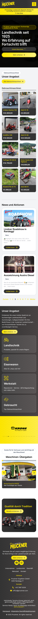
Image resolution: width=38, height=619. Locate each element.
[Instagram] (21, 563)
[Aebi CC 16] (28, 100)
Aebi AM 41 (24, 187)
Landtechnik (20, 568)
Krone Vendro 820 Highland (27, 161)
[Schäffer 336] (10, 125)
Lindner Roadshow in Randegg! (15, 230)
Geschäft (30, 568)
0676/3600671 (19, 607)
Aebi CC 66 (24, 135)
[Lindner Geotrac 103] (10, 100)
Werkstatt (15, 571)
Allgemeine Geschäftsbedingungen (23, 611)
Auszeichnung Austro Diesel (19, 275)
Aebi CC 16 (24, 110)
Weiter (32, 299)
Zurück (5, 299)
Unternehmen (9, 568)
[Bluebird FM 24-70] (10, 177)
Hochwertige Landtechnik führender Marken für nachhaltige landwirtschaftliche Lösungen (19, 10)
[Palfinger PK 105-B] (10, 150)
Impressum (6, 611)
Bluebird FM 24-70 (9, 187)
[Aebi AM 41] (28, 177)
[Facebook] (16, 563)
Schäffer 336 (7, 135)
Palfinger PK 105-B (9, 160)
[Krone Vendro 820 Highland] (28, 150)
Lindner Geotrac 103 (10, 110)
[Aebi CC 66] (28, 125)
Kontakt (23, 571)
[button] (34, 4)
